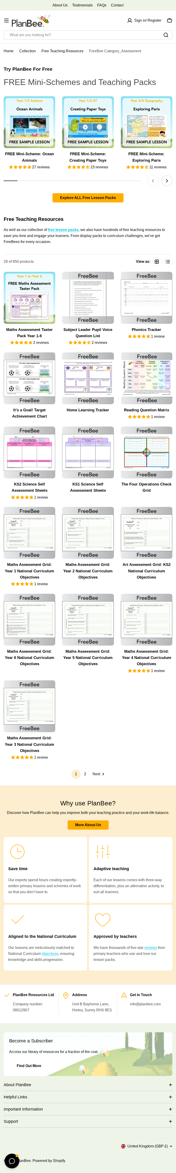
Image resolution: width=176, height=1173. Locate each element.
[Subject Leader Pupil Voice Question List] (88, 298)
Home (9, 51)
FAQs (101, 5)
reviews (150, 948)
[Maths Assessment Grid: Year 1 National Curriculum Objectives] (29, 533)
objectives (50, 954)
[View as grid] (156, 261)
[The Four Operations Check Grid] (146, 452)
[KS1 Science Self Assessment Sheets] (88, 452)
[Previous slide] (153, 180)
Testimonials (82, 5)
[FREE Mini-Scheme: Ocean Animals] (29, 122)
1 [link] (76, 774)
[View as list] (167, 261)
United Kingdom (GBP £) (147, 1146)
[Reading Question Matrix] (146, 378)
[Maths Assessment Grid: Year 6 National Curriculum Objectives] (29, 620)
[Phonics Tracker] (146, 298)
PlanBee (23, 1161)
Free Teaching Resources (62, 51)
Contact (117, 5)
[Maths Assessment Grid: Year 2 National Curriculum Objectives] (88, 533)
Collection (27, 51)
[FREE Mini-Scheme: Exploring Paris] (146, 122)
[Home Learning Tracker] (88, 378)
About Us (60, 5)
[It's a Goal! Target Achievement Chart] (29, 378)
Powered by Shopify (49, 1161)
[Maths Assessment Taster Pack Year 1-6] (29, 298)
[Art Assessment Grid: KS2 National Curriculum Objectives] (146, 533)
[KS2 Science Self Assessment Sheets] (29, 452)
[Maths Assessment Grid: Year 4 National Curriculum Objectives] (146, 620)
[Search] (166, 35)
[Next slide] (166, 180)
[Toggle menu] (6, 20)
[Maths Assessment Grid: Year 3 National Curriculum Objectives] (29, 706)
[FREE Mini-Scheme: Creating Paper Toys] (88, 122)
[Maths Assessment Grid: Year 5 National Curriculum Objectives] (88, 620)
